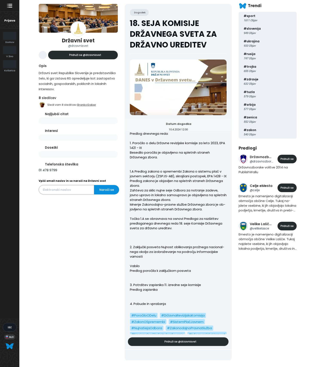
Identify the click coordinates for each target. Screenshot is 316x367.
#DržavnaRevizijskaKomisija (183, 315)
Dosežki (51, 147)
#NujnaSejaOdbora (146, 328)
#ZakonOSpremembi (148, 322)
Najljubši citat (57, 114)
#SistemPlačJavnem (187, 322)
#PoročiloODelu (143, 315)
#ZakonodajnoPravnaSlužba (189, 328)
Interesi (51, 130)
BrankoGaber (86, 105)
